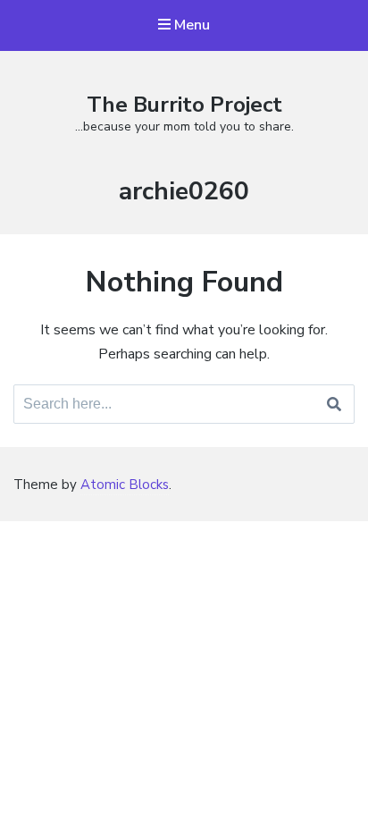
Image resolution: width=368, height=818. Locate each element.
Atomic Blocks (124, 484)
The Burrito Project (184, 104)
